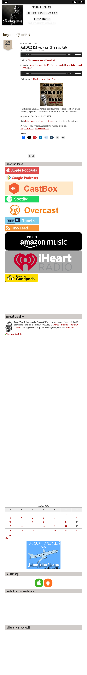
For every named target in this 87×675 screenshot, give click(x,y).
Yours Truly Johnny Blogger (29, 50)
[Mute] (73, 55)
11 (21, 522)
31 (10, 535)
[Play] (23, 55)
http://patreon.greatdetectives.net (35, 128)
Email (79, 65)
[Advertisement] (20, 298)
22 (66, 526)
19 (32, 526)
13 (43, 522)
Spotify (47, 65)
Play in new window (36, 60)
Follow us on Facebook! (18, 627)
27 (43, 530)
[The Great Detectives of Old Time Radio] (12, 15)
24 (10, 530)
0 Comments (41, 50)
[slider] (78, 54)
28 (55, 530)
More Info (69, 327)
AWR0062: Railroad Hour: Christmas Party (44, 47)
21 (55, 526)
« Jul (6, 538)
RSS (30, 68)
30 (77, 530)
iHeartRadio (70, 65)
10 (10, 522)
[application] (51, 54)
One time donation (60, 325)
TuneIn (25, 68)
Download (50, 60)
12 (32, 522)
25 (22, 530)
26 (33, 530)
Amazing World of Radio (30, 43)
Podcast (41, 43)
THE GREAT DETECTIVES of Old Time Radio (42, 13)
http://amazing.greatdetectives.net (39, 121)
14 (55, 522)
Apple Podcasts (36, 65)
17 (10, 526)
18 (22, 526)
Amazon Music (57, 65)
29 (66, 530)
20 (43, 526)
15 (66, 522)
